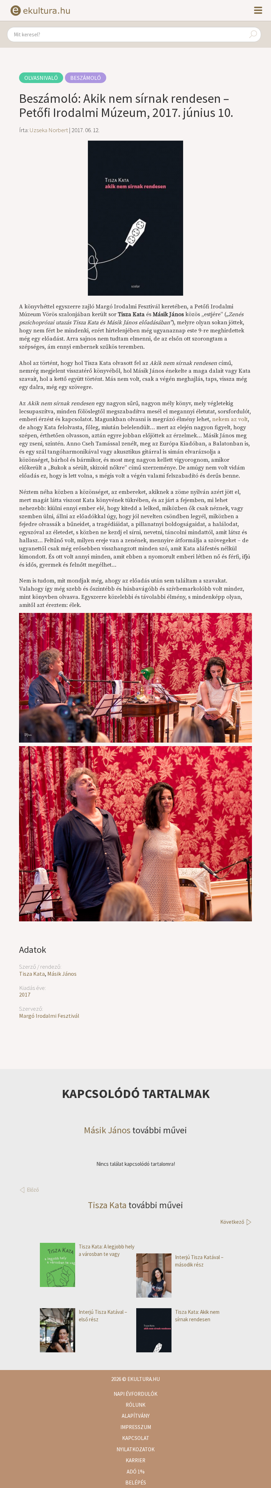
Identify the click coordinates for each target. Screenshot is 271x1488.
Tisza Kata (32, 973)
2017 (24, 994)
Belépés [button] (135, 1482)
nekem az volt (230, 419)
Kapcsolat (135, 1438)
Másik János (62, 973)
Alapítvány (136, 1415)
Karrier (135, 1460)
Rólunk (135, 1404)
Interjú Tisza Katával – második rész (199, 1261)
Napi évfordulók (135, 1393)
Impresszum (135, 1427)
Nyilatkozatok (135, 1449)
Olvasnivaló (41, 77)
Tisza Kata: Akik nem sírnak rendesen (197, 1316)
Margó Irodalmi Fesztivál (49, 1015)
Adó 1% (136, 1471)
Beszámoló (85, 77)
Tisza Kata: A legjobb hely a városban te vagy (106, 1250)
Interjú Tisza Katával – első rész (103, 1316)
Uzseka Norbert (49, 130)
